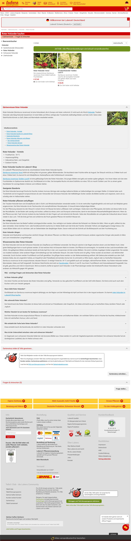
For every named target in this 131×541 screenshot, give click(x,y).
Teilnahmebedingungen (60, 364)
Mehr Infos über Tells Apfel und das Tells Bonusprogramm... (85, 505)
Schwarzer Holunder (10, 53)
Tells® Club (9, 489)
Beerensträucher (12, 29)
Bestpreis (25, 13)
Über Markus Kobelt (74, 446)
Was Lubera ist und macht (76, 449)
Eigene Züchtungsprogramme (77, 424)
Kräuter (70, 13)
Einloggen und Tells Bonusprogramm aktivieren (84, 501)
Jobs (69, 457)
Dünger (7, 15)
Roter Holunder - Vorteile (14, 131)
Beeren (44, 13)
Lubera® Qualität (73, 418)
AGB (99, 450)
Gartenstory (40, 499)
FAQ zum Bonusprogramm (36, 364)
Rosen (76, 13)
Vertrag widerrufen (104, 459)
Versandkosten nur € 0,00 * (45, 470)
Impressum (102, 444)
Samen (114, 13)
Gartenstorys (10, 500)
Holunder (21, 29)
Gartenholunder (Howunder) (13, 48)
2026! (7, 13)
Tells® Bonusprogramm (13, 492)
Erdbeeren (50, 13)
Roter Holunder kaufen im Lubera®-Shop (19, 134)
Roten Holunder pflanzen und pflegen (18, 138)
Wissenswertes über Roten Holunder (18, 145)
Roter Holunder (30, 29)
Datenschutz (102, 447)
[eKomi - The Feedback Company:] (111, 423)
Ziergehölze (83, 13)
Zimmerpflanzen (123, 13)
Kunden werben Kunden (13, 497)
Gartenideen (32, 13)
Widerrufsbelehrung (104, 456)
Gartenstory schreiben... (118, 374)
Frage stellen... (121, 389)
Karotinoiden (63, 263)
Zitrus (65, 13)
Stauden (90, 13)
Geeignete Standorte (13, 136)
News (2, 13)
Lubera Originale (15, 13)
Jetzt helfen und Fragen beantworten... (19, 529)
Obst (39, 13)
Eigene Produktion (73, 427)
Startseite (4, 29)
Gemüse (108, 13)
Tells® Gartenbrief (12, 503)
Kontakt (70, 460)
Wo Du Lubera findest (74, 452)
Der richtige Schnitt (14, 140)
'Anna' (13, 172)
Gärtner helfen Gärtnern (13, 495)
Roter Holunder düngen (15, 143)
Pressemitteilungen (74, 454)
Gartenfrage (40, 501)
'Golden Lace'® (16, 179)
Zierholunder (7, 56)
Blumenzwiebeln (99, 13)
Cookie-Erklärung (103, 453)
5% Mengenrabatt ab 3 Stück (77, 421)
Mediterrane (59, 13)
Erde (2, 15)
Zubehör (13, 15)
